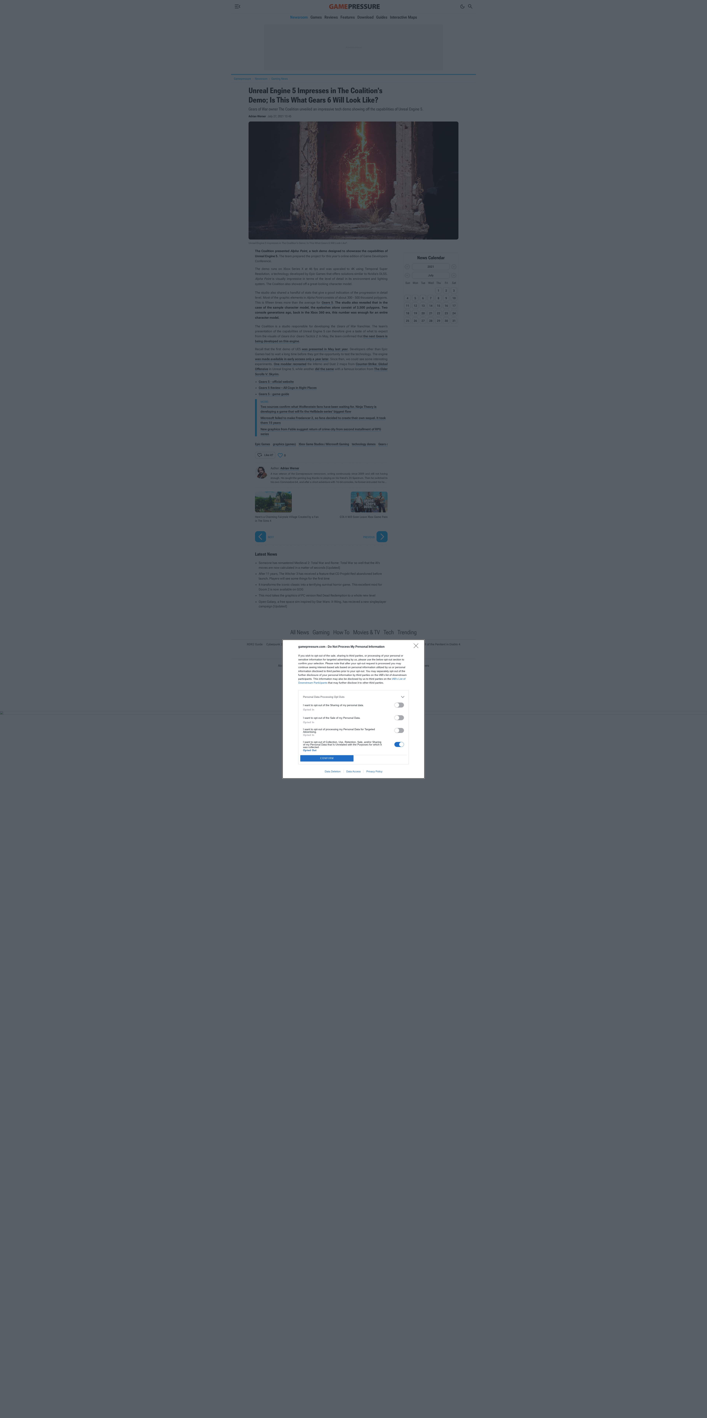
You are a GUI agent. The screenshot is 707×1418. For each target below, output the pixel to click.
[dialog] (353, 709)
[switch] (399, 705)
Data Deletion (333, 771)
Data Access (353, 771)
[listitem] (353, 697)
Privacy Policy (374, 771)
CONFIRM (327, 758)
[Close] (417, 646)
